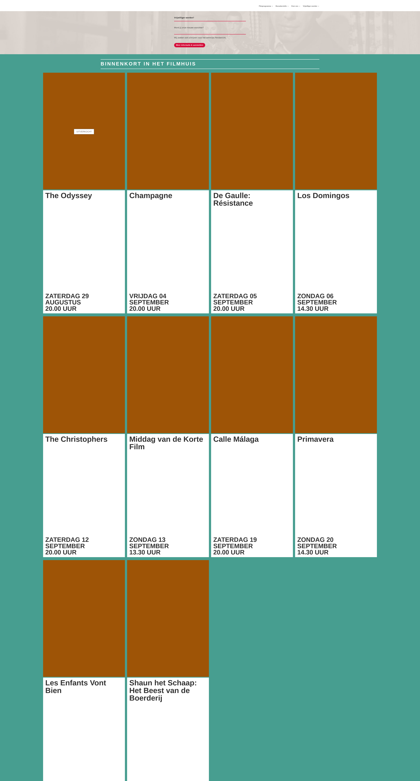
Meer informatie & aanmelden (189, 45)
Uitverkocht (84, 131)
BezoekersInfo (281, 6)
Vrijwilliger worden (310, 6)
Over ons (294, 6)
